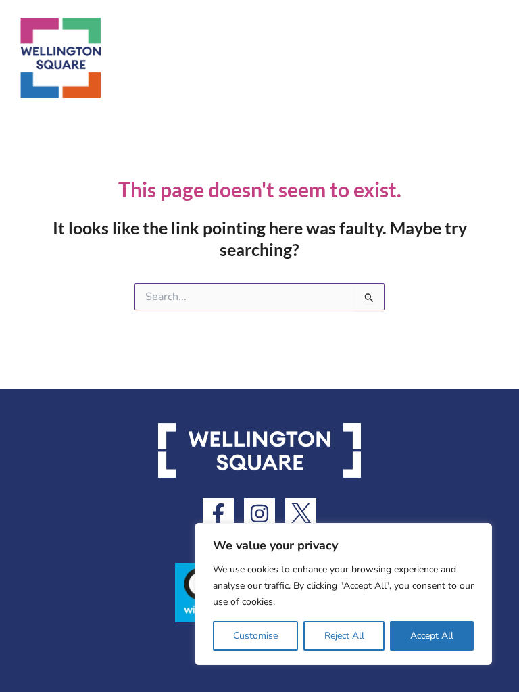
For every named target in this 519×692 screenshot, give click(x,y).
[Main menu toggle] (496, 58)
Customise (255, 635)
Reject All (344, 635)
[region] (343, 594)
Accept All (431, 635)
